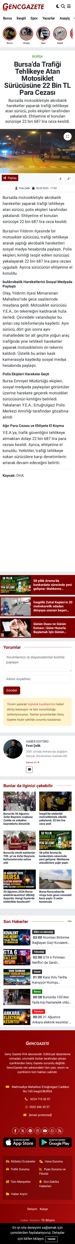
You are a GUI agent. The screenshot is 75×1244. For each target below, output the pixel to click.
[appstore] (20, 1143)
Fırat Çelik (24, 188)
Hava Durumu (54, 1161)
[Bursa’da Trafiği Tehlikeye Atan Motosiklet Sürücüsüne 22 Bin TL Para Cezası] (37, 151)
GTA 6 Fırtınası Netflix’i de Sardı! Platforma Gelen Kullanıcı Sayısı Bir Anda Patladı (51, 960)
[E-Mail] (29, 769)
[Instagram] (37, 1130)
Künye (44, 1209)
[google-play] (55, 1143)
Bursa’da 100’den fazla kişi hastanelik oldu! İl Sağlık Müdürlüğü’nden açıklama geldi (51, 1000)
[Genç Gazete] (24, 6)
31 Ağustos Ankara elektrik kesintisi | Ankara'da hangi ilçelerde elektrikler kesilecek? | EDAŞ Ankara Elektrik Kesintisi (51, 1020)
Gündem (38, 1011)
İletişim (32, 1209)
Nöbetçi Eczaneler (23, 1161)
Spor (34, 18)
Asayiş (65, 18)
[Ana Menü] (69, 6)
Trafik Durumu (20, 1169)
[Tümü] (70, 921)
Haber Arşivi (19, 1194)
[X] (22, 1130)
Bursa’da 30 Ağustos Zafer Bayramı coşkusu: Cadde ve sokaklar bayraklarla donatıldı (18, 818)
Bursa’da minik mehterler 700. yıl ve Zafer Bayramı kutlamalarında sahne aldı (19, 857)
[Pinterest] (30, 1130)
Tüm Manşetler (21, 1182)
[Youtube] (45, 1130)
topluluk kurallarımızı (42, 704)
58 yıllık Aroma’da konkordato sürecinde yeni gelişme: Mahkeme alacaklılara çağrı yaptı (54, 857)
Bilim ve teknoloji (43, 931)
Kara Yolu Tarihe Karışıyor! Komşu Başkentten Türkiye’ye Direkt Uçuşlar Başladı (49, 980)
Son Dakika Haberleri (49, 1184)
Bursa (7, 18)
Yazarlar (48, 18)
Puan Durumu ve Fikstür (52, 1171)
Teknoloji (39, 951)
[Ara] (63, 6)
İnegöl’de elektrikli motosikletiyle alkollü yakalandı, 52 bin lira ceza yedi (53, 818)
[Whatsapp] (52, 1130)
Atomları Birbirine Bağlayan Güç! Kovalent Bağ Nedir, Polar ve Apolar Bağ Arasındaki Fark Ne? (51, 940)
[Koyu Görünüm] (57, 6)
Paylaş (12, 178)
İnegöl (21, 18)
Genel (37, 971)
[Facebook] (15, 1130)
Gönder (11, 690)
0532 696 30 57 (40, 1107)
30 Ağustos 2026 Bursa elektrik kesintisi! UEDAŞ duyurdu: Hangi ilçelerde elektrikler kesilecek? (19, 896)
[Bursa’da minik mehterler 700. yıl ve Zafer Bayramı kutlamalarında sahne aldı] (19, 840)
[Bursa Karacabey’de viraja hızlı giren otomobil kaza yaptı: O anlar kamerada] (55, 879)
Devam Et (31, 762)
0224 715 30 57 (40, 1099)
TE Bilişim (48, 1220)
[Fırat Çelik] (13, 749)
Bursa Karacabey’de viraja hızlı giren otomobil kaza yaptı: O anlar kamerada (55, 896)
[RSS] (59, 1130)
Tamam (51, 1239)
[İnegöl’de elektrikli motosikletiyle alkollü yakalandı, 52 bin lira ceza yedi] (55, 801)
